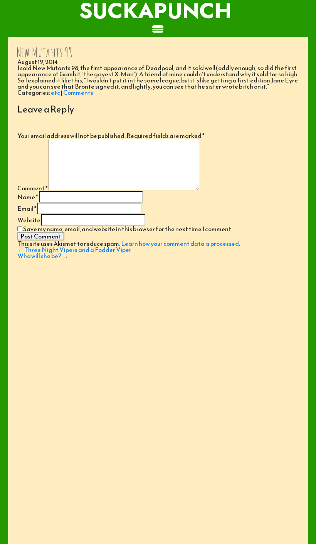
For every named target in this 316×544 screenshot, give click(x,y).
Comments (78, 92)
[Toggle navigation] (158, 29)
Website (28, 220)
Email (27, 208)
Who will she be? (42, 255)
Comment (32, 188)
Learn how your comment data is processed (180, 243)
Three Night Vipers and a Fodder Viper (74, 249)
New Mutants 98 (44, 52)
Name (27, 197)
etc (55, 92)
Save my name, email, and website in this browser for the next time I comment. (127, 229)
